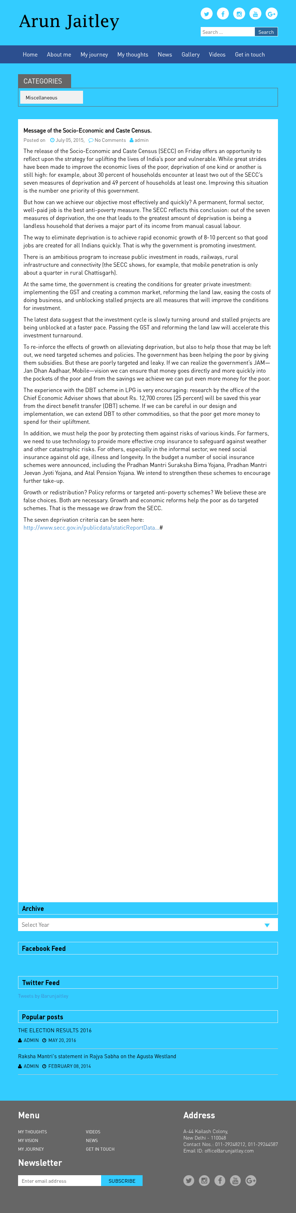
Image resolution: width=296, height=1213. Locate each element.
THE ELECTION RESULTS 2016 (55, 1030)
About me (59, 54)
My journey (94, 54)
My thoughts (132, 54)
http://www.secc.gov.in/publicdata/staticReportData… (91, 527)
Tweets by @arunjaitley (43, 995)
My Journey (31, 1149)
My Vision (28, 1140)
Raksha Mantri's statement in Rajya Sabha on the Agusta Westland (97, 1056)
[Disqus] (148, 625)
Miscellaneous (41, 97)
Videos (217, 54)
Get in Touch (100, 1149)
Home (30, 54)
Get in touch (250, 54)
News (165, 54)
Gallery (191, 54)
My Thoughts (32, 1132)
